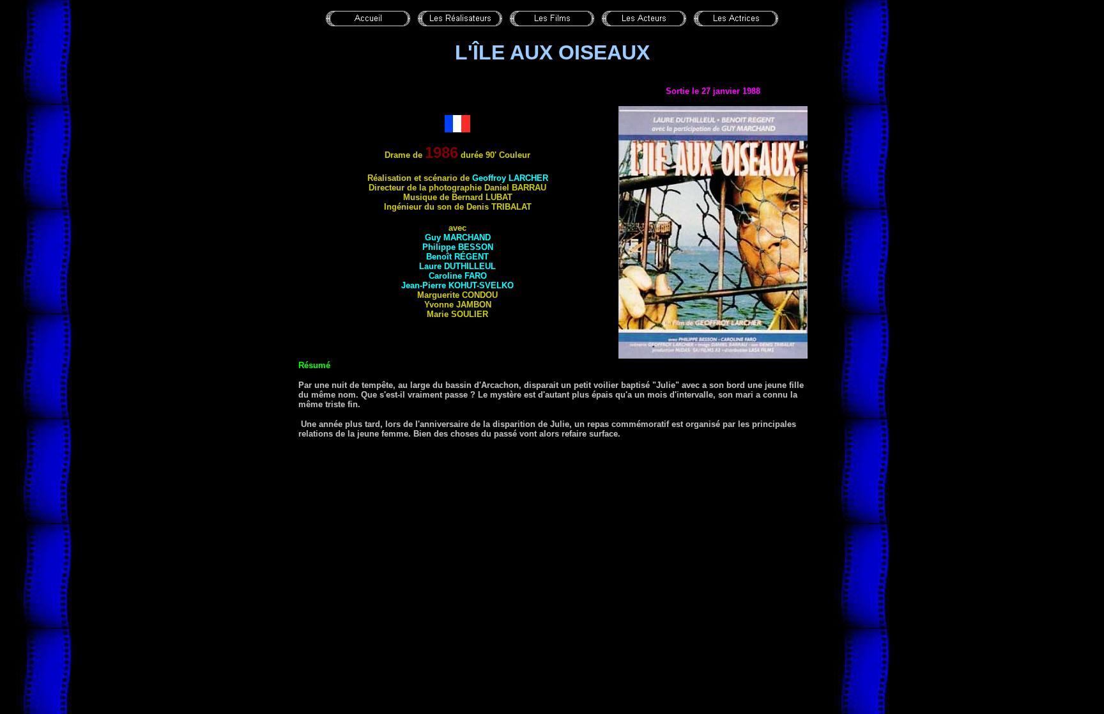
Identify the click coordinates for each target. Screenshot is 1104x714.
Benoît (457, 256)
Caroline (458, 276)
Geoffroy (510, 178)
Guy (458, 237)
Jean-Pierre (457, 285)
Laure (457, 266)
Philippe (457, 247)
